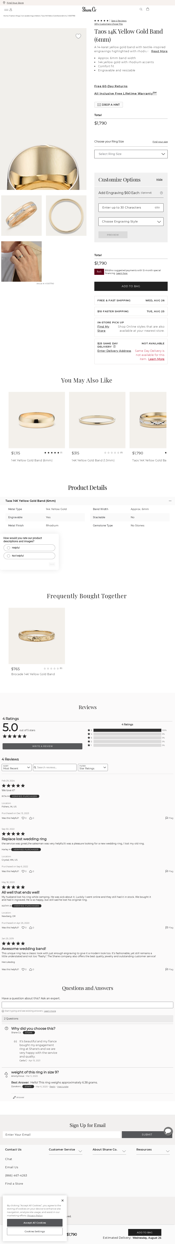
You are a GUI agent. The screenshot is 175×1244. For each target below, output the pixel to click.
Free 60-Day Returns (110, 86)
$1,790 (100, 123)
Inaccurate (62, 1086)
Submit (147, 1134)
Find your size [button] (160, 141)
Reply (52, 1086)
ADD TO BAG (131, 286)
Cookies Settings (35, 1231)
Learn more (50, 1011)
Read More (159, 51)
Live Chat (168, 1131)
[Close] (62, 1200)
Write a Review (42, 746)
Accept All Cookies (35, 1222)
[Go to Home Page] (89, 9)
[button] (108, 105)
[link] (131, 154)
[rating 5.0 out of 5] (101, 20)
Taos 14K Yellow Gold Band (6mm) (128, 35)
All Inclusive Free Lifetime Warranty (125, 93)
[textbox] (87, 1005)
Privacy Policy (35, 1215)
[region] (35, 1218)
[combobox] (17, 767)
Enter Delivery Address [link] (114, 351)
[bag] (147, 9)
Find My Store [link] (103, 328)
